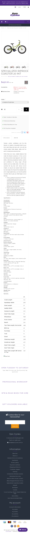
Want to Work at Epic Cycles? (15, 478)
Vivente (15, 489)
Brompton (15, 487)
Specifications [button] (7, 198)
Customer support (15, 469)
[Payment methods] (4, 522)
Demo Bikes (15, 496)
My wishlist (15, 513)
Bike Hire (15, 453)
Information (6, 137)
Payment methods (15, 464)
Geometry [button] (6, 293)
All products (15, 516)
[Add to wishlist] (2, 109)
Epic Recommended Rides (15, 498)
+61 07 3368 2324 (15, 440)
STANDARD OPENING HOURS (15, 474)
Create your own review (22, 76)
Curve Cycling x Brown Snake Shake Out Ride (15, 492)
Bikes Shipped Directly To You (15, 480)
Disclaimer (15, 460)
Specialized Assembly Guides (15, 483)
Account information (15, 507)
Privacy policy (15, 462)
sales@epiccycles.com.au (16, 442)
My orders (15, 509)
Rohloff (15, 485)
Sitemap (15, 471)
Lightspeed (8, 531)
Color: (3, 99)
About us (15, 455)
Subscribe (15, 426)
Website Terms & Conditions (15, 458)
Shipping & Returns (15, 467)
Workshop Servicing (15, 476)
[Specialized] (26, 82)
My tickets (15, 511)
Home (2, 27)
